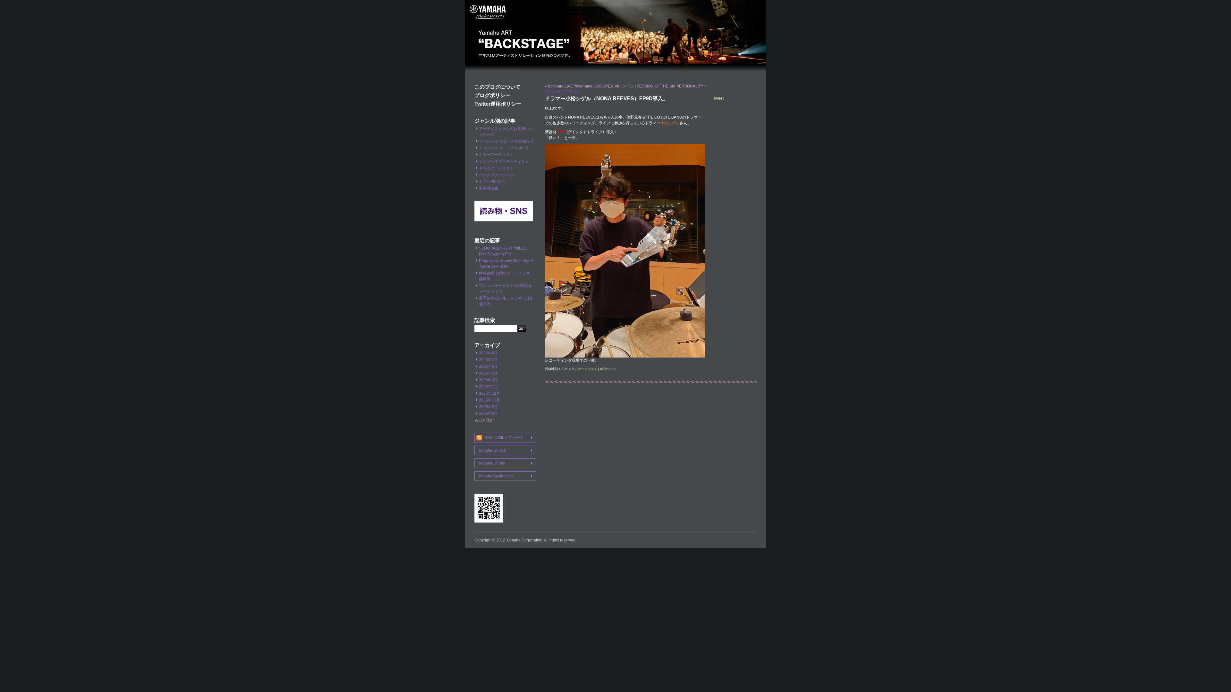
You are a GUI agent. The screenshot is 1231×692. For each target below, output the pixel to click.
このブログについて (497, 87)
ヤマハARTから (492, 181)
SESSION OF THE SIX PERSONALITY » (672, 86)
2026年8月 (488, 353)
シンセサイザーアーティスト (504, 161)
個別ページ (608, 369)
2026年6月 (488, 366)
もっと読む (484, 420)
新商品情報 (488, 188)
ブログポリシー (492, 95)
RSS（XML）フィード (503, 437)
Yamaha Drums (491, 463)
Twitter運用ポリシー (497, 104)
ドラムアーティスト (496, 168)
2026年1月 (488, 386)
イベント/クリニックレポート (504, 148)
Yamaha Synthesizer (496, 476)
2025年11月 (489, 400)
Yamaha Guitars (492, 450)
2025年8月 (488, 413)
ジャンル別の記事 (494, 121)
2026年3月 (488, 380)
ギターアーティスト (496, 154)
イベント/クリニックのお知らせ (506, 141)
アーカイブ (487, 345)
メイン (628, 86)
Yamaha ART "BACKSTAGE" (615, 37)
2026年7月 (488, 360)
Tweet (718, 98)
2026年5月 (488, 373)
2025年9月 (488, 407)
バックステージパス (496, 175)
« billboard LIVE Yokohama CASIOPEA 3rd (582, 86)
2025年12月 (489, 393)
